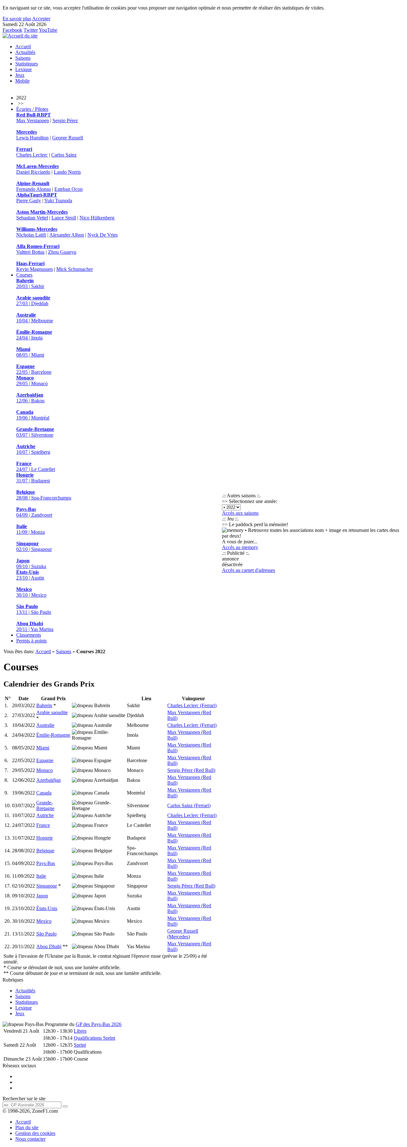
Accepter (41, 18)
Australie (45, 725)
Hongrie (44, 838)
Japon (42, 895)
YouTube (48, 30)
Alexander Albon (66, 235)
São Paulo (46, 933)
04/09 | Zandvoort (34, 512)
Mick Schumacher (74, 269)
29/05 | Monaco (32, 380)
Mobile (22, 81)
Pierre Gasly (28, 200)
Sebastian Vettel (32, 217)
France (43, 825)
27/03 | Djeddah (33, 300)
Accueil (23, 46)
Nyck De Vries (102, 235)
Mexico (44, 921)
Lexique (23, 69)
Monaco (44, 770)
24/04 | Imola (34, 334)
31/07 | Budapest (33, 477)
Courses (24, 275)
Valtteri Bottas (30, 252)
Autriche (45, 815)
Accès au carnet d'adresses (248, 570)
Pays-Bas (45, 863)
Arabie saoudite (52, 712)
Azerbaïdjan (48, 780)
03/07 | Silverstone (35, 432)
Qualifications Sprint (94, 1038)
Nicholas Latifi (31, 235)
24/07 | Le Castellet (35, 466)
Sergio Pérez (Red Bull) (191, 770)
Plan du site (26, 1127)
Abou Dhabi (48, 946)
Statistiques (26, 63)
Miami (42, 747)
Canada (44, 792)
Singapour (46, 886)
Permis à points (31, 640)
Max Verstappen (32, 120)
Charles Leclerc (32, 155)
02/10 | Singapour (34, 546)
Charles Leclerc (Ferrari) (192, 705)
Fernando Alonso (33, 189)
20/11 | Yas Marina (34, 626)
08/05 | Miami (30, 352)
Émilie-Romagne (53, 735)
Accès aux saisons (240, 513)
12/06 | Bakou (30, 397)
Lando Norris (67, 172)
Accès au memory (240, 547)
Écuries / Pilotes (32, 109)
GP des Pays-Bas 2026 (98, 1024)
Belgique (45, 850)
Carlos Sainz (64, 155)
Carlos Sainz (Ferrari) (188, 805)
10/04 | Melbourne (34, 317)
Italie (41, 876)
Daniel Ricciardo (33, 172)
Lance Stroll (64, 217)
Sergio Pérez (65, 120)
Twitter (31, 30)
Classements (28, 635)
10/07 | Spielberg (33, 449)
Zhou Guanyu (62, 252)
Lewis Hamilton (32, 137)
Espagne (44, 760)
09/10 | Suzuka (31, 563)
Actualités (25, 52)
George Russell (67, 137)
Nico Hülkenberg (96, 217)
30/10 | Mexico (31, 592)
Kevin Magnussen (34, 269)
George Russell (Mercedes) (182, 933)
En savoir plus (17, 18)
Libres (80, 1031)
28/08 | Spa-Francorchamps (43, 494)
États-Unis (46, 908)
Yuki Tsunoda (58, 200)
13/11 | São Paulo (33, 609)
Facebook (12, 30)
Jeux (19, 75)
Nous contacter (30, 1139)
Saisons (23, 58)
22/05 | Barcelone (34, 369)
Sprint (80, 1045)
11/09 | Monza (30, 529)
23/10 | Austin (30, 574)
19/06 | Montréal (32, 414)
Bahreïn (44, 705)
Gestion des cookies (35, 1133)
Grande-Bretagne (45, 805)
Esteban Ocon (68, 189)
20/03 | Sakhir (30, 283)
